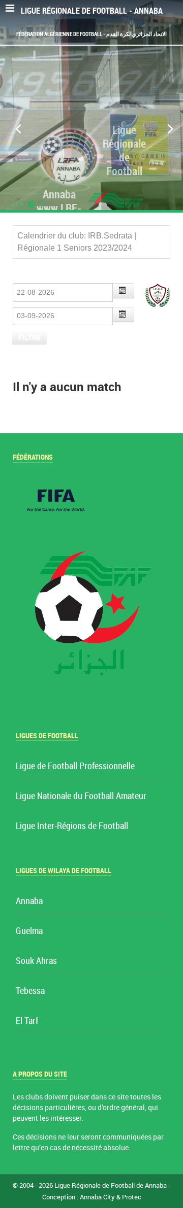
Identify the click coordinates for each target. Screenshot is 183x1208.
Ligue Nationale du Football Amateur (81, 796)
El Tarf (27, 1021)
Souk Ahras (36, 961)
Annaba (29, 901)
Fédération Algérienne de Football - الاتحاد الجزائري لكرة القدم (91, 34)
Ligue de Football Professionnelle (75, 766)
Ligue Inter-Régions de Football (72, 826)
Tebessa (30, 991)
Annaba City (97, 1197)
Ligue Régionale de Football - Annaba (92, 11)
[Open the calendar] (123, 290)
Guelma (29, 931)
